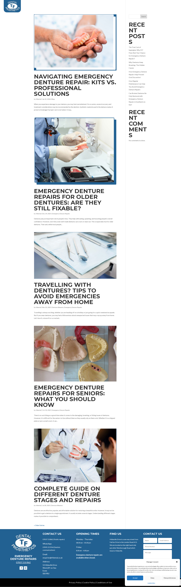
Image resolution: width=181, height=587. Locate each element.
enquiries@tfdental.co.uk (53, 558)
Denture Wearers (58, 307)
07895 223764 (48, 547)
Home (81, 4)
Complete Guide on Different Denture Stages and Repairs (67, 494)
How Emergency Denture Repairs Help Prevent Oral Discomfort (138, 74)
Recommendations (150, 4)
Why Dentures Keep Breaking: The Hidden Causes (137, 65)
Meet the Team (133, 4)
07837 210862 (48, 539)
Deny (152, 578)
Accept (135, 578)
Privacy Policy (75, 582)
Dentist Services (114, 4)
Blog (164, 4)
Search (143, 16)
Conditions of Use (104, 582)
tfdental (38, 99)
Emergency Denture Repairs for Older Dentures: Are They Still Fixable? (69, 200)
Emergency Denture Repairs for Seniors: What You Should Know (69, 396)
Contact (173, 4)
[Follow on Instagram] (25, 568)
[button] (177, 562)
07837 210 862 (23, 562)
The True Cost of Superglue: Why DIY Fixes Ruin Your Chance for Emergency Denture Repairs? (137, 53)
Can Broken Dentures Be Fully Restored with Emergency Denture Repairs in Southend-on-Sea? (137, 99)
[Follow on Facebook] (21, 568)
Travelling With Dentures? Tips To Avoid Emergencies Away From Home (67, 293)
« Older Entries (39, 525)
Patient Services (94, 4)
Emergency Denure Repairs (61, 214)
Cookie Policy (151, 583)
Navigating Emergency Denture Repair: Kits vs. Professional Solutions (75, 85)
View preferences (170, 578)
